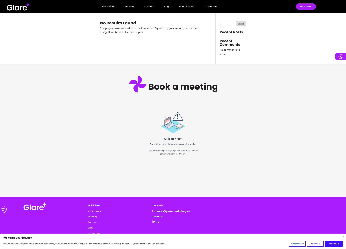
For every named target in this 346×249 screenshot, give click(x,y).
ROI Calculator (186, 6)
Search (241, 24)
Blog (166, 6)
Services (129, 6)
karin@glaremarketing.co (173, 211)
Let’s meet (306, 6)
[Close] (343, 236)
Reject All (315, 243)
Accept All (334, 243)
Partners (149, 6)
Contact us (211, 6)
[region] (173, 241)
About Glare (108, 6)
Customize (296, 243)
